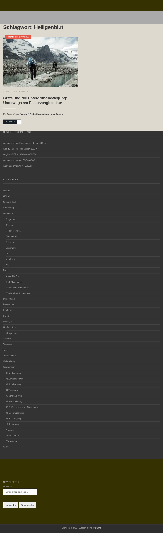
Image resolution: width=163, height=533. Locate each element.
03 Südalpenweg (13, 384)
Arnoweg (10, 430)
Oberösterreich (12, 236)
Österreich (12, 37)
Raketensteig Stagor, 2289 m (32, 143)
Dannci (98, 528)
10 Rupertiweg (12, 424)
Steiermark (11, 248)
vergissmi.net (9, 143)
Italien (6, 316)
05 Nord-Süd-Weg (14, 396)
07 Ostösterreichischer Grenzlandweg (23, 407)
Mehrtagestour (12, 436)
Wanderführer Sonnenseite (18, 293)
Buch (5, 270)
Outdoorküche (9, 327)
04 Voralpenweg (13, 390)
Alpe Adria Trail (13, 276)
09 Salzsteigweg (13, 418)
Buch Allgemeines (14, 282)
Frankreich (8, 310)
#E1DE (6, 191)
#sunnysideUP (10, 202)
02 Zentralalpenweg (14, 379)
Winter (6, 447)
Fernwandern (9, 304)
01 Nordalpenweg (13, 373)
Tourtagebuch (9, 356)
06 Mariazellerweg (14, 401)
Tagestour (7, 344)
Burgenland (11, 219)
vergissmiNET (9, 154)
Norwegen (7, 321)
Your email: (7, 487)
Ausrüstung (8, 208)
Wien (8, 265)
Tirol (8, 253)
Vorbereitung (9, 361)
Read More (12, 121)
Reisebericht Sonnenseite (17, 288)
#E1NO (6, 196)
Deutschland (9, 299)
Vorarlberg (10, 259)
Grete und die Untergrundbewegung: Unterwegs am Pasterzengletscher (35, 100)
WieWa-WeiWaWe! (28, 154)
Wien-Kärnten (12, 441)
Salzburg (10, 242)
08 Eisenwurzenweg (15, 413)
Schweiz (7, 339)
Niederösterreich (13, 231)
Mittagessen (11, 333)
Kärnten (23, 37)
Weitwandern (9, 367)
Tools (5, 350)
